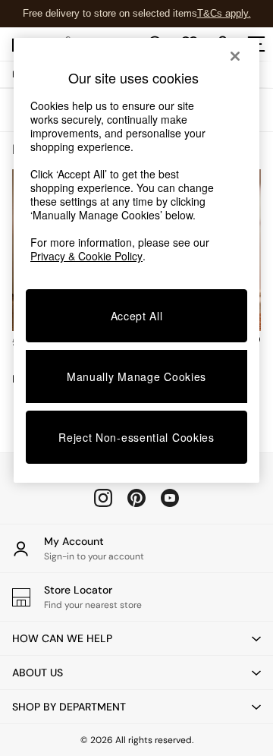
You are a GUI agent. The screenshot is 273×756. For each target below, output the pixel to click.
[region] (136, 260)
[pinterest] (136, 498)
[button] (136, 638)
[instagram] (103, 498)
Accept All (137, 315)
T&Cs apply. (224, 13)
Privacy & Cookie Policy (86, 255)
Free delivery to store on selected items (110, 13)
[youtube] (170, 498)
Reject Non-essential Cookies (136, 437)
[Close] (235, 56)
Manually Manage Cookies (136, 376)
